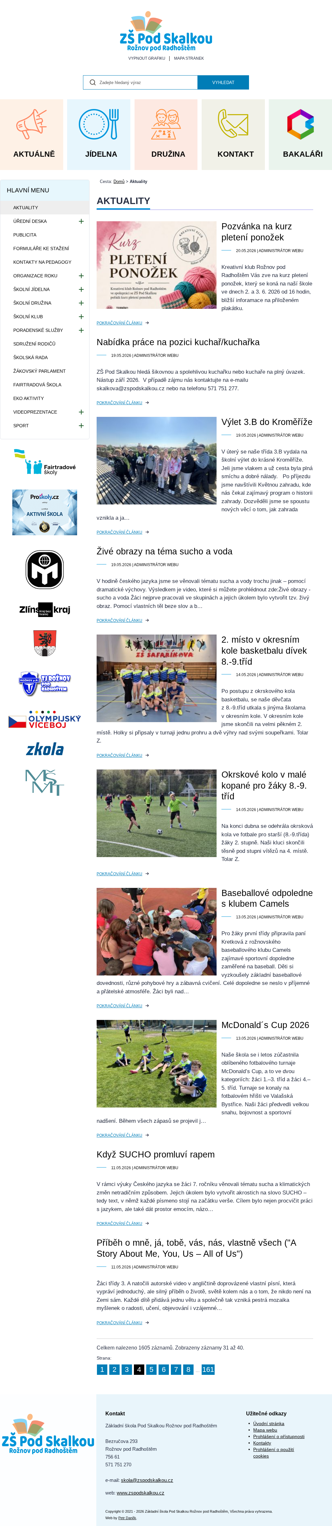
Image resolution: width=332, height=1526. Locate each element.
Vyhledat (223, 82)
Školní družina (32, 303)
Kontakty (262, 1443)
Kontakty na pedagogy (42, 262)
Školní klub (28, 316)
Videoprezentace (35, 412)
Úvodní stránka (268, 1423)
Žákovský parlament (39, 371)
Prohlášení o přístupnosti (278, 1436)
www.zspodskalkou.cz (140, 1493)
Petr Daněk (127, 1518)
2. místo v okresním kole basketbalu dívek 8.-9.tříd (264, 651)
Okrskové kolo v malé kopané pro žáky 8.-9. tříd (264, 786)
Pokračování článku (119, 323)
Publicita (24, 234)
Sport (21, 425)
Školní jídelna (31, 289)
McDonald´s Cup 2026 (265, 1025)
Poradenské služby (38, 330)
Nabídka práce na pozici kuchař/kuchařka (178, 342)
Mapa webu (265, 1430)
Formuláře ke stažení (41, 248)
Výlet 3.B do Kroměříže (267, 422)
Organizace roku (35, 275)
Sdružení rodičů (34, 343)
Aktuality (25, 207)
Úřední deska (30, 221)
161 (208, 1369)
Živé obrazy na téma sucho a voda (164, 551)
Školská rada (30, 357)
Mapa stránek (189, 58)
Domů (118, 181)
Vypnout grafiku (146, 58)
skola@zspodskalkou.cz (147, 1480)
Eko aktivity (28, 398)
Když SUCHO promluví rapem (156, 1154)
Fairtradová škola (37, 384)
